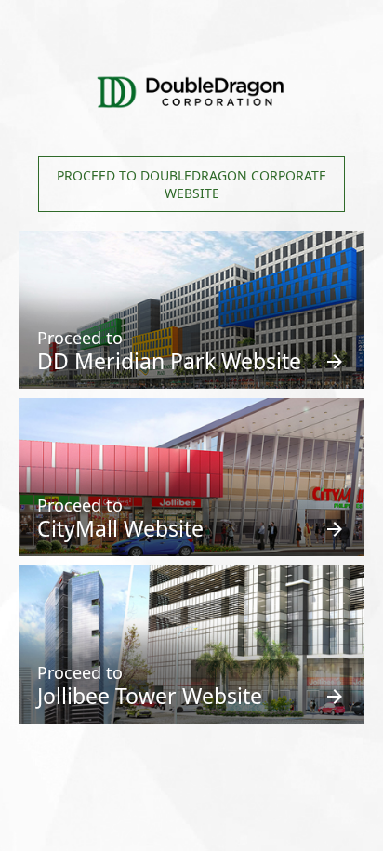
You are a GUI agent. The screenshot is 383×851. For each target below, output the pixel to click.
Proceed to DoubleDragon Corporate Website (191, 184)
